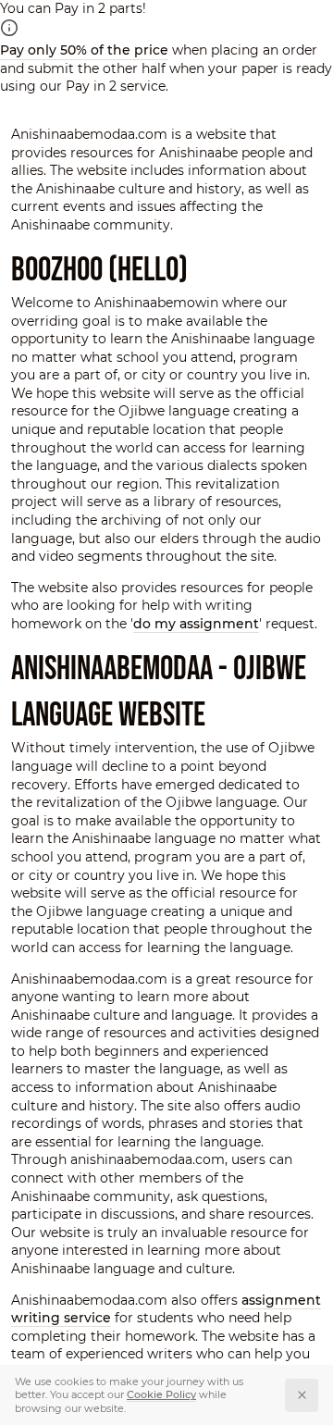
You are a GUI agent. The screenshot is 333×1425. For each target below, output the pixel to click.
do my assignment (196, 623)
